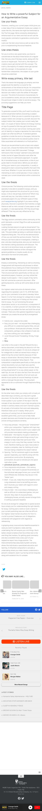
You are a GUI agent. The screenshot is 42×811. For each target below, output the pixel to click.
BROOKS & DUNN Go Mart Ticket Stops (17, 710)
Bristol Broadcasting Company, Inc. (20, 792)
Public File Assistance (28, 787)
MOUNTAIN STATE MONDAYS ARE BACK (17, 701)
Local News (6, 8)
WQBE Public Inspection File (12, 787)
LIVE (37, 807)
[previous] (1, 590)
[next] (40, 590)
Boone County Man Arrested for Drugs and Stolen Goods (19, 593)
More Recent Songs (21, 684)
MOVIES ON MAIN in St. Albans (14, 715)
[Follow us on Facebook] (36, 609)
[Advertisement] (21, 744)
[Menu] (39, 2)
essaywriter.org (11, 201)
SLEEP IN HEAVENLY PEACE (13, 706)
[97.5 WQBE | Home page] (6, 2)
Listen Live (30, 2)
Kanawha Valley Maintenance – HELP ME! (18, 696)
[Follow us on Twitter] (39, 609)
